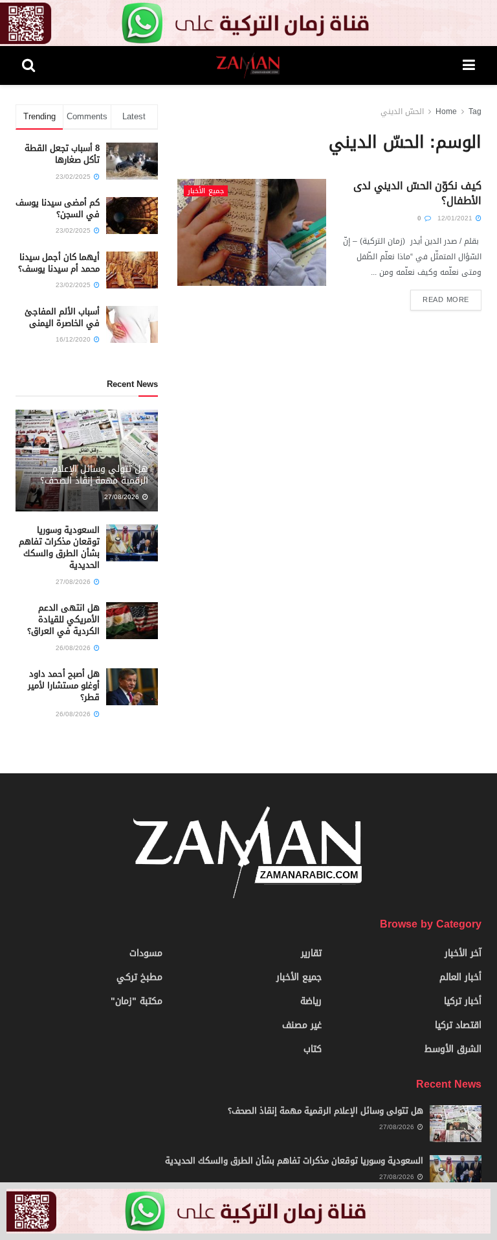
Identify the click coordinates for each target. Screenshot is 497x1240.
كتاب (313, 1049)
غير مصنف (302, 1025)
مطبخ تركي (139, 977)
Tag (475, 111)
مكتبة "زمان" (136, 1001)
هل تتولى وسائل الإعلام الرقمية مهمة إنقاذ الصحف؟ (94, 474)
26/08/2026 (74, 648)
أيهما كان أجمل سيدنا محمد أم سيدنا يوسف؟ (59, 263)
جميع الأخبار (206, 190)
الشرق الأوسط (453, 1049)
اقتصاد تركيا (458, 1025)
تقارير (311, 953)
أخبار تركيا (462, 1001)
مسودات (145, 953)
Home (446, 111)
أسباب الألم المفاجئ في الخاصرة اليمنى (62, 317)
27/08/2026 (122, 497)
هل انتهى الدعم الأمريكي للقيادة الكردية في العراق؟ (63, 619)
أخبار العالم (460, 977)
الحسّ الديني (402, 111)
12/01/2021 (455, 218)
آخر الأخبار (463, 953)
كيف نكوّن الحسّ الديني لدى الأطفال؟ (417, 193)
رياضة (311, 1001)
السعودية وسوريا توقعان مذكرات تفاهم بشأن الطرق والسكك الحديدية (59, 548)
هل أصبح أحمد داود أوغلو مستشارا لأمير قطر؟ (64, 685)
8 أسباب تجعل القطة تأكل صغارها (62, 154)
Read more (446, 300)
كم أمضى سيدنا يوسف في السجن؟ (58, 208)
